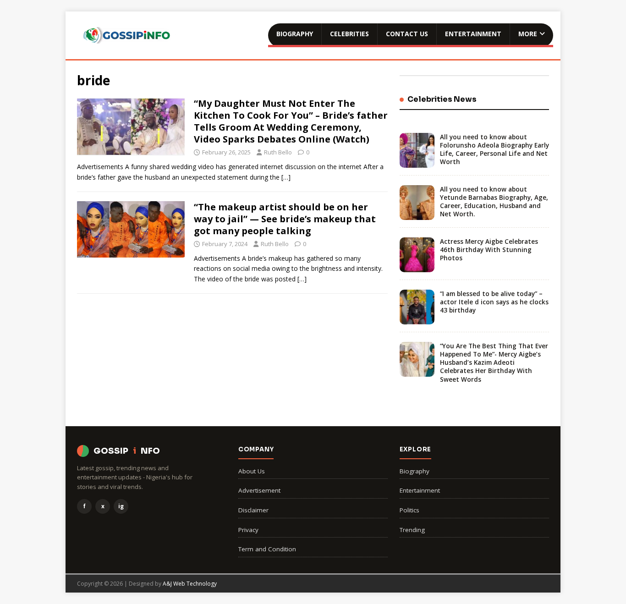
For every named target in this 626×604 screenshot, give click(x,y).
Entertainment (473, 33)
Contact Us (407, 33)
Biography (294, 33)
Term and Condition (267, 549)
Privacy (248, 530)
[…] (286, 177)
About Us (251, 471)
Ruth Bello (278, 152)
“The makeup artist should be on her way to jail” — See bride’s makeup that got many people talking (285, 219)
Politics (409, 510)
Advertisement (259, 490)
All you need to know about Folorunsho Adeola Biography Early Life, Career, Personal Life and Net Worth (494, 149)
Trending (412, 530)
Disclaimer (253, 510)
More (527, 33)
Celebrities (349, 33)
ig (121, 506)
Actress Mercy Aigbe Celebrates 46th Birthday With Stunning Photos (489, 249)
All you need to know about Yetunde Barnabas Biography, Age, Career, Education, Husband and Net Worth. (494, 202)
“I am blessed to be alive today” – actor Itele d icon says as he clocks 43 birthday (494, 302)
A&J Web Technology (190, 584)
